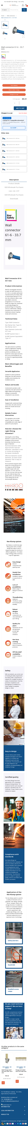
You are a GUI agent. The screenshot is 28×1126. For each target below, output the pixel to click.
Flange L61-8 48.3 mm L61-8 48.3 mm (21, 1070)
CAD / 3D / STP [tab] (14, 191)
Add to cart (20, 108)
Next (5, 39)
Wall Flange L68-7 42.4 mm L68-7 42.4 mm (7, 1071)
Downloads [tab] (14, 199)
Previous (5, 20)
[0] (26, 5)
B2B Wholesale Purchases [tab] (14, 187)
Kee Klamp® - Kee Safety (7, 1068)
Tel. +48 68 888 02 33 (6, 1099)
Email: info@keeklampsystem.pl (10, 1101)
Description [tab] (14, 180)
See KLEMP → (14, 128)
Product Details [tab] (14, 184)
